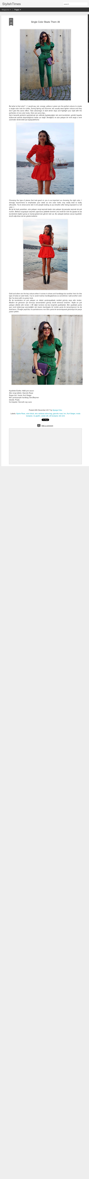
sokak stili (44, 416)
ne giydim (36, 416)
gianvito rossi (58, 413)
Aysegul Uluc (57, 410)
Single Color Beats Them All (45, 21)
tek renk (62, 416)
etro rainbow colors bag (43, 413)
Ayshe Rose (20, 413)
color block (30, 413)
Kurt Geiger (71, 413)
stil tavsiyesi (53, 416)
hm (65, 413)
